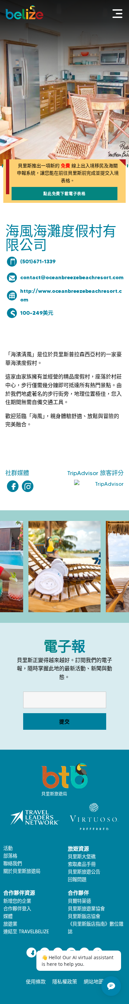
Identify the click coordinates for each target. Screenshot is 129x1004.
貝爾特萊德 (79, 901)
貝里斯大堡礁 (82, 857)
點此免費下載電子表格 (64, 193)
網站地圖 (94, 982)
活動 (8, 848)
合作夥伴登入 (17, 909)
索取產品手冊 (82, 864)
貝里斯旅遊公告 (84, 872)
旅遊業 (10, 924)
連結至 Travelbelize (26, 932)
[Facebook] (13, 486)
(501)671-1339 (38, 261)
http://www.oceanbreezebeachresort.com (71, 295)
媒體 (8, 916)
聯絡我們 (12, 864)
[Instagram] (27, 486)
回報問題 (77, 879)
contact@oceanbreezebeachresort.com (72, 277)
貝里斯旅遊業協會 (86, 909)
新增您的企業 (17, 901)
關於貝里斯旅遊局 (21, 871)
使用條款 (36, 982)
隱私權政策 (64, 982)
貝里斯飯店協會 (84, 916)
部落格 (10, 856)
